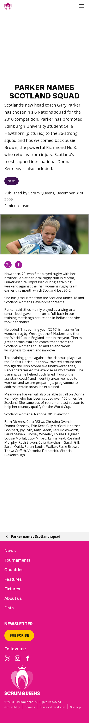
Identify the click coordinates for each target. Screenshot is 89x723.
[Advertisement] (44, 48)
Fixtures (12, 588)
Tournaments (17, 560)
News (11, 181)
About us (13, 598)
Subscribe (19, 635)
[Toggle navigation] (82, 6)
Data (9, 607)
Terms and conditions (52, 707)
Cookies (30, 707)
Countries (13, 569)
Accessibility (12, 707)
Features (13, 579)
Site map (75, 707)
